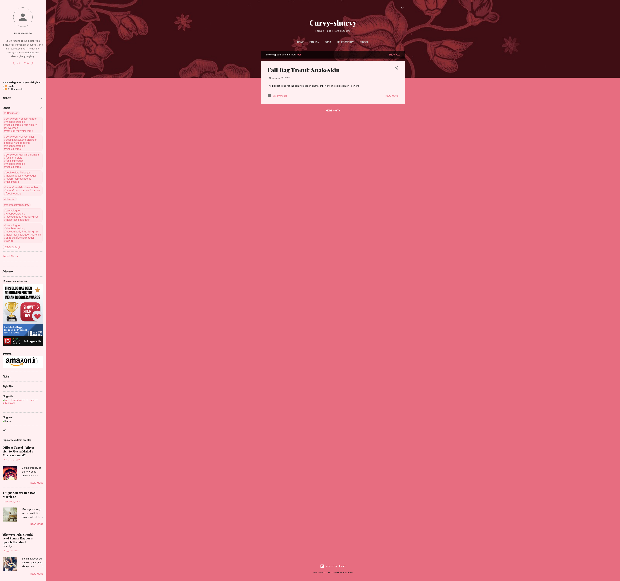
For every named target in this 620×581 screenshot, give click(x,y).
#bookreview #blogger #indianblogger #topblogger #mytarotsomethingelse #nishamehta (20, 177)
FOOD (328, 42)
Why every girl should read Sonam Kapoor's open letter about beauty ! (18, 540)
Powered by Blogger (335, 566)
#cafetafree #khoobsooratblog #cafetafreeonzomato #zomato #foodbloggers (22, 190)
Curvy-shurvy (333, 22)
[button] (396, 68)
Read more (392, 95)
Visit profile (23, 63)
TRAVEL (364, 42)
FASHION (314, 42)
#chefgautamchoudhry (16, 204)
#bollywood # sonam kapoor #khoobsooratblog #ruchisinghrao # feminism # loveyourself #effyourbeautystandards (20, 125)
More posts (333, 110)
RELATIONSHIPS (345, 42)
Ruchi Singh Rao (23, 33)
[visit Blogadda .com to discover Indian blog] (23, 403)
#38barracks (11, 113)
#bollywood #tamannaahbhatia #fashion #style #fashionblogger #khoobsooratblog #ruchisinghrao (21, 160)
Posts (10, 86)
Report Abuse (10, 256)
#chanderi (9, 199)
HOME (300, 42)
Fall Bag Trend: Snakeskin (304, 70)
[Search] (403, 9)
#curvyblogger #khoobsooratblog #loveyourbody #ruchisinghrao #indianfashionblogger (21, 215)
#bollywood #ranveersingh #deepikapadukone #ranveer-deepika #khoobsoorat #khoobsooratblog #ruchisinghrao (21, 143)
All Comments (15, 89)
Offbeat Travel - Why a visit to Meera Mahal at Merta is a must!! (18, 451)
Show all (394, 54)
